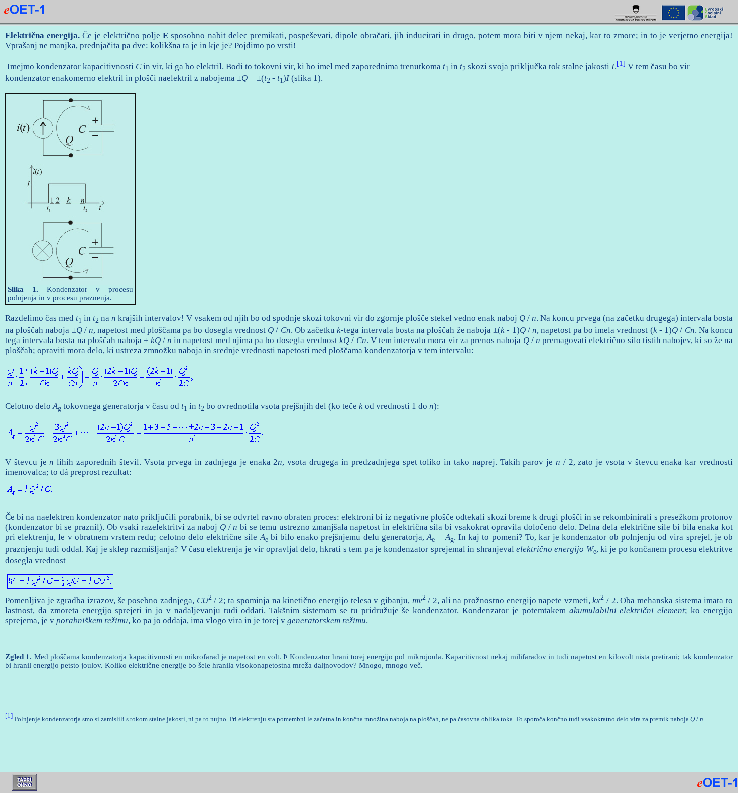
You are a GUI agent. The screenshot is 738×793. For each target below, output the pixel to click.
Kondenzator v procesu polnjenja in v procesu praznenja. (70, 293)
